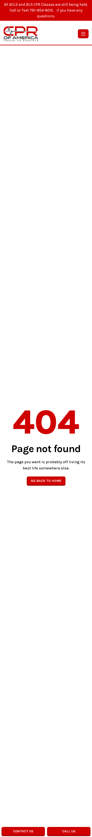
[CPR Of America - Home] (39, 33)
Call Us (69, 831)
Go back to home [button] (46, 481)
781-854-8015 (42, 10)
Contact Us (23, 831)
